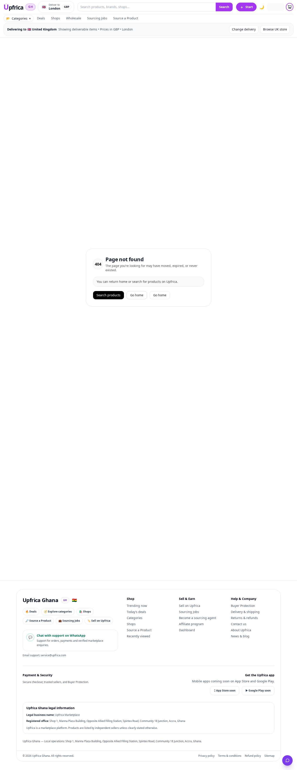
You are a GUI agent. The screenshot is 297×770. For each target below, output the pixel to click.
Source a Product (125, 18)
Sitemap (269, 756)
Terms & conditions (229, 756)
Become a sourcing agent (197, 618)
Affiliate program (191, 624)
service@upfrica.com (53, 655)
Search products (108, 295)
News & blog (240, 636)
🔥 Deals (31, 611)
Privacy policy (206, 756)
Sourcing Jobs (97, 18)
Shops (55, 18)
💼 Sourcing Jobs (69, 621)
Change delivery (244, 29)
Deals (41, 18)
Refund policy (253, 756)
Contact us (238, 624)
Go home (136, 295)
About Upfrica (241, 630)
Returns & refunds (244, 618)
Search (224, 7)
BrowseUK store (275, 29)
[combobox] (147, 7)
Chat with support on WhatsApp (61, 635)
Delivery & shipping (245, 612)
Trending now (137, 606)
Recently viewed (138, 636)
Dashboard (187, 630)
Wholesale (73, 18)
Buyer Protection (243, 606)
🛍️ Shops (85, 611)
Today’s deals (136, 612)
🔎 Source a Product (38, 621)
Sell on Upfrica (189, 606)
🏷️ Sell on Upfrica (98, 621)
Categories (134, 618)
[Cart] (289, 7)
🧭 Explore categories (58, 611)
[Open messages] (287, 760)
